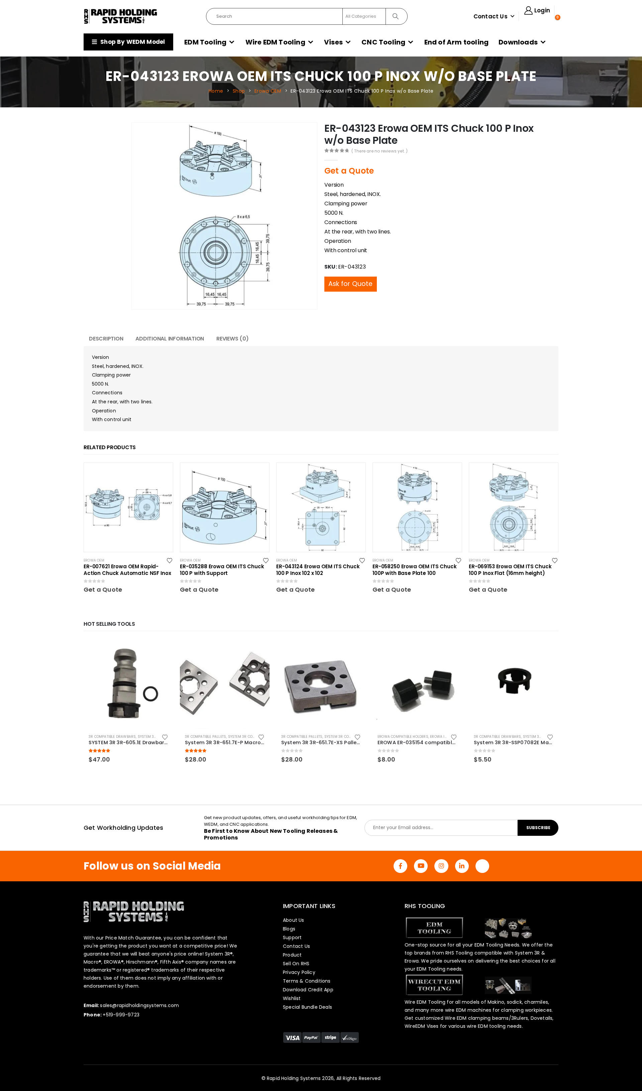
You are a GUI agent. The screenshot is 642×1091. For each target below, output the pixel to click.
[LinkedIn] (462, 866)
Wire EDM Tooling (275, 42)
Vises (333, 42)
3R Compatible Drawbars (112, 736)
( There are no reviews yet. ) (379, 151)
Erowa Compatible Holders (403, 736)
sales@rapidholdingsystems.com (139, 1005)
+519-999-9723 (121, 1014)
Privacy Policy (299, 972)
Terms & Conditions (307, 981)
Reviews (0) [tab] (232, 338)
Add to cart (162, 650)
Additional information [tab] (169, 338)
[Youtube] (421, 866)
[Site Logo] (121, 16)
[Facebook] (400, 866)
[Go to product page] (128, 684)
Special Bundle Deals (307, 1007)
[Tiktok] (482, 866)
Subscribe (538, 827)
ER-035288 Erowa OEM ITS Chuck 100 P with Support (222, 570)
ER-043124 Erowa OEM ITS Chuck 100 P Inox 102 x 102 (318, 570)
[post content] (128, 507)
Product (292, 955)
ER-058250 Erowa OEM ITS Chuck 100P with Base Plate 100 (414, 570)
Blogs (289, 928)
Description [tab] (106, 338)
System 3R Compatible (158, 736)
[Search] (396, 16)
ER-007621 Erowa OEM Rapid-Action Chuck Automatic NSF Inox (127, 570)
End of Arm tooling (456, 42)
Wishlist (292, 998)
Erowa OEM (94, 560)
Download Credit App (308, 989)
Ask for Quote (350, 270)
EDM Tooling (205, 42)
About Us (293, 920)
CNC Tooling (383, 42)
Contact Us (490, 16)
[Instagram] (441, 866)
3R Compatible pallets (205, 736)
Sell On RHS (296, 963)
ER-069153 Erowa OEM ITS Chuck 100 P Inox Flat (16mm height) (510, 570)
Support (292, 937)
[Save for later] (170, 560)
